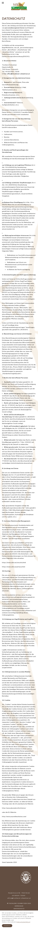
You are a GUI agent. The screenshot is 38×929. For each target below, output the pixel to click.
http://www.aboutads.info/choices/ (14, 808)
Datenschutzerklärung (23, 922)
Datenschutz (19, 908)
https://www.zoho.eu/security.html (14, 562)
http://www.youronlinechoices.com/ (14, 816)
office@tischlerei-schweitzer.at (18, 74)
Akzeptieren (7, 925)
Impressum (19, 906)
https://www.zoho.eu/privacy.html (13, 567)
